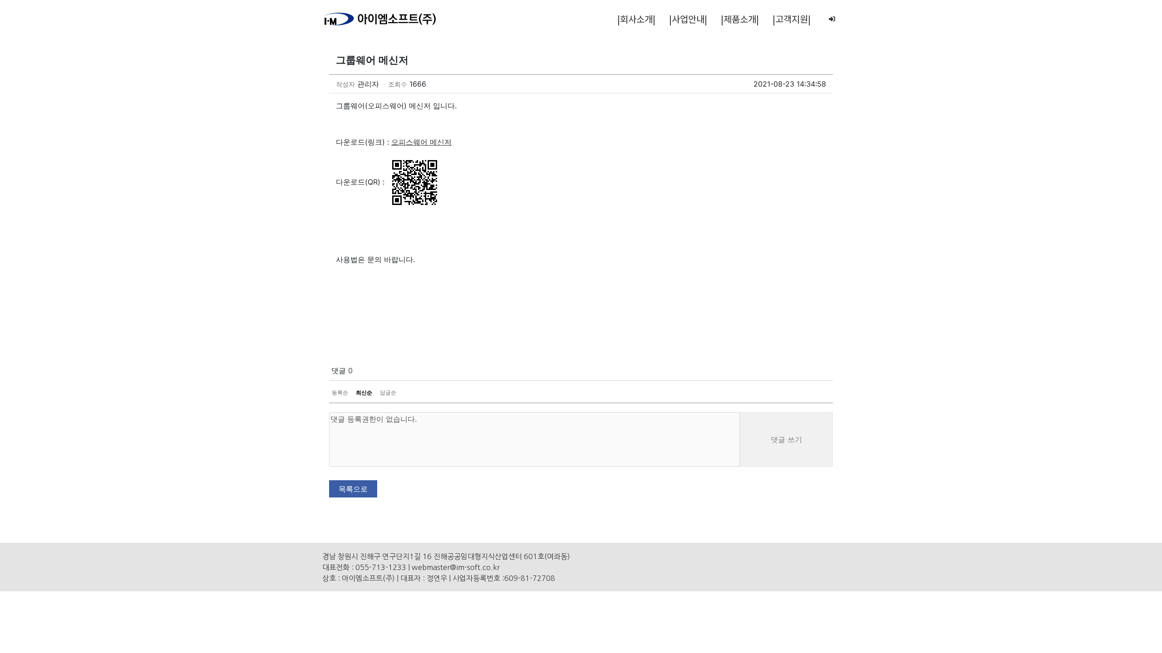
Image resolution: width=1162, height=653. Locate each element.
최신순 (364, 392)
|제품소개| (740, 18)
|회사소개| (636, 18)
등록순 (340, 392)
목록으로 (353, 488)
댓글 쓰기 (786, 439)
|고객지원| (792, 18)
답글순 (388, 392)
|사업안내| (688, 18)
